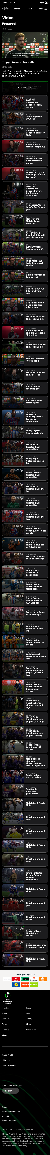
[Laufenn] (7, 979)
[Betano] (25, 984)
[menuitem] (18, 9)
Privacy (5, 1107)
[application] (25, 45)
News (28, 1013)
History (29, 1019)
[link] (16, 9)
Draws (4, 1024)
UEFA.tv (5, 1019)
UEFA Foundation (9, 1066)
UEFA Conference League (5, 8)
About (28, 1024)
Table (4, 1013)
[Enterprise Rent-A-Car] (25, 979)
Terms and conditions (11, 1112)
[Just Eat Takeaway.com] (43, 979)
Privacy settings (9, 1120)
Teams (29, 1008)
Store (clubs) (31, 1030)
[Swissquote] (34, 979)
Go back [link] (8, 29)
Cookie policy (7, 1116)
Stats (4, 1035)
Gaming (5, 1030)
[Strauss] (16, 979)
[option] (25, 87)
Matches (5, 1008)
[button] (42, 9)
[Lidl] (16, 984)
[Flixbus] (34, 984)
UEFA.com (6, 1060)
